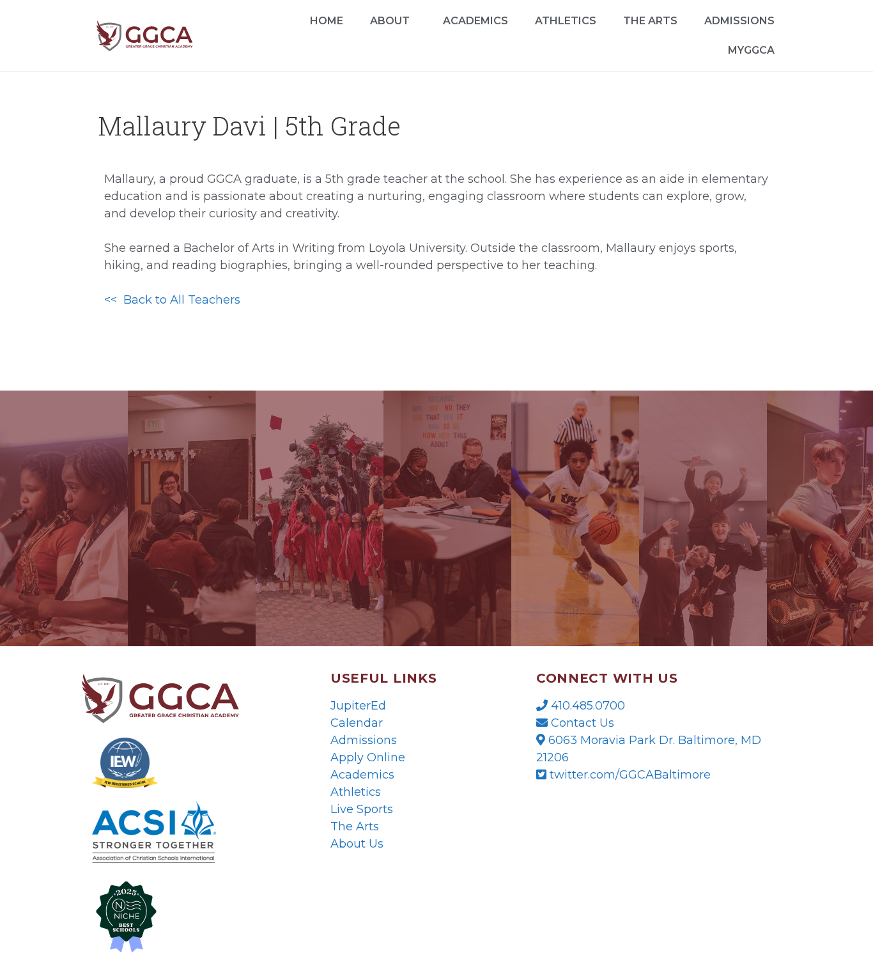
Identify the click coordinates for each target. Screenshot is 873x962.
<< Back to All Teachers (172, 300)
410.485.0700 (586, 706)
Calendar (356, 723)
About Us (356, 844)
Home (326, 21)
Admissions (363, 740)
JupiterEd (358, 706)
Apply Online (367, 757)
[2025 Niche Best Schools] (186, 916)
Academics (475, 21)
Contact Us (581, 723)
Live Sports (361, 809)
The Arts (650, 21)
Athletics (565, 21)
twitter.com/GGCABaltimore (628, 775)
